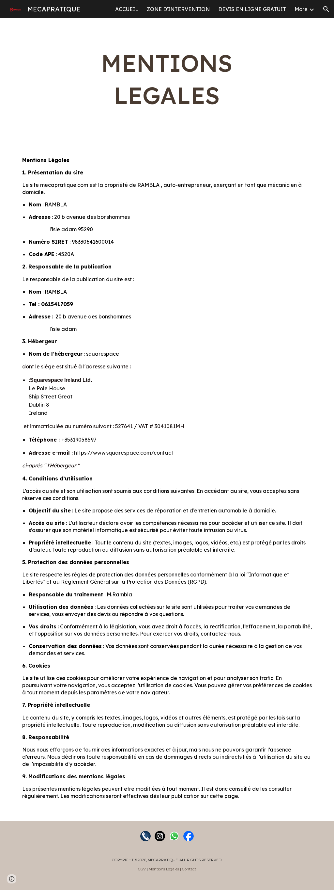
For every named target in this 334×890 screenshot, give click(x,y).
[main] (167, 79)
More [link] (301, 9)
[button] (326, 9)
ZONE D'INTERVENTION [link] (178, 9)
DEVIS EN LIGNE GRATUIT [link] (252, 9)
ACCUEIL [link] (126, 9)
